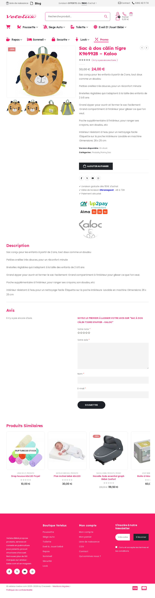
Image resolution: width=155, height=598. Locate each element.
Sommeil (38, 39)
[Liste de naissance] (131, 14)
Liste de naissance (89, 541)
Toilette (81, 27)
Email (92, 178)
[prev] (142, 48)
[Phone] (124, 14)
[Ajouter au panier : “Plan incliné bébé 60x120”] (67, 451)
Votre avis (84, 339)
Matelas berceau (63, 473)
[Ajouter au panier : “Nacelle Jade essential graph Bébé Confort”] (109, 451)
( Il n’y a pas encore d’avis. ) (105, 60)
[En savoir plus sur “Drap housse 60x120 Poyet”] (26, 451)
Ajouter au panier (98, 166)
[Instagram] (32, 571)
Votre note (84, 329)
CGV (81, 546)
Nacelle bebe (101, 473)
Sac (109, 152)
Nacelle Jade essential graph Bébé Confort (108, 478)
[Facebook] (9, 571)
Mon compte (86, 532)
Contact (83, 551)
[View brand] (90, 228)
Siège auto (49, 536)
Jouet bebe (146, 473)
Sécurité (47, 561)
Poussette (29, 27)
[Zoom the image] (23, 525)
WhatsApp (98, 178)
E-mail (82, 388)
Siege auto (56, 27)
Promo (104, 39)
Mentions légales (61, 586)
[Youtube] (25, 571)
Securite (62, 39)
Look (83, 39)
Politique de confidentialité (19, 590)
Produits (96, 152)
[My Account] (117, 14)
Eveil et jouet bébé (111, 27)
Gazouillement (87, 178)
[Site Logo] (21, 16)
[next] (146, 48)
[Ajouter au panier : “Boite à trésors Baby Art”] (150, 451)
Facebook (81, 178)
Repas (16, 39)
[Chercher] (106, 16)
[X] (17, 571)
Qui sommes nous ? (90, 556)
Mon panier (85, 536)
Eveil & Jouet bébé (53, 546)
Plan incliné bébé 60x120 (67, 476)
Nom (81, 373)
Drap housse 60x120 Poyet (25, 476)
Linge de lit (21, 473)
